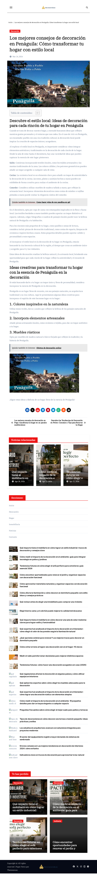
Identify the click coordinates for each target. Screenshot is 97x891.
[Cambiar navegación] (11, 7)
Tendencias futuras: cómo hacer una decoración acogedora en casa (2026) (53, 665)
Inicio (11, 505)
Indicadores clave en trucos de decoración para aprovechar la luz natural (52, 755)
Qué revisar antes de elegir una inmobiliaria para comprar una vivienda (51, 602)
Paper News (21, 866)
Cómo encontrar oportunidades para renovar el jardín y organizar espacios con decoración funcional (67, 848)
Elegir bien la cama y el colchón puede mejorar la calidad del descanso (51, 611)
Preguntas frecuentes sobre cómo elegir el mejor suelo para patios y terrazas (54, 710)
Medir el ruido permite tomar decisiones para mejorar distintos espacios (51, 656)
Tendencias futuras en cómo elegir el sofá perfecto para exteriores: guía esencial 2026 (28, 846)
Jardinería (57, 821)
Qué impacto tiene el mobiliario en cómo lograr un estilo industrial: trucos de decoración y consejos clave (28, 810)
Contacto (13, 537)
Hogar (11, 518)
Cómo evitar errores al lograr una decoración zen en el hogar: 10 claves (51, 647)
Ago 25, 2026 (74, 481)
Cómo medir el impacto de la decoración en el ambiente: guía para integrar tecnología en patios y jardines (67, 810)
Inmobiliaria (14, 524)
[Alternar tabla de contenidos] (36, 113)
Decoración (15, 31)
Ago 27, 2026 (47, 481)
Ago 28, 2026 (20, 481)
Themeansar (12, 870)
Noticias (12, 530)
